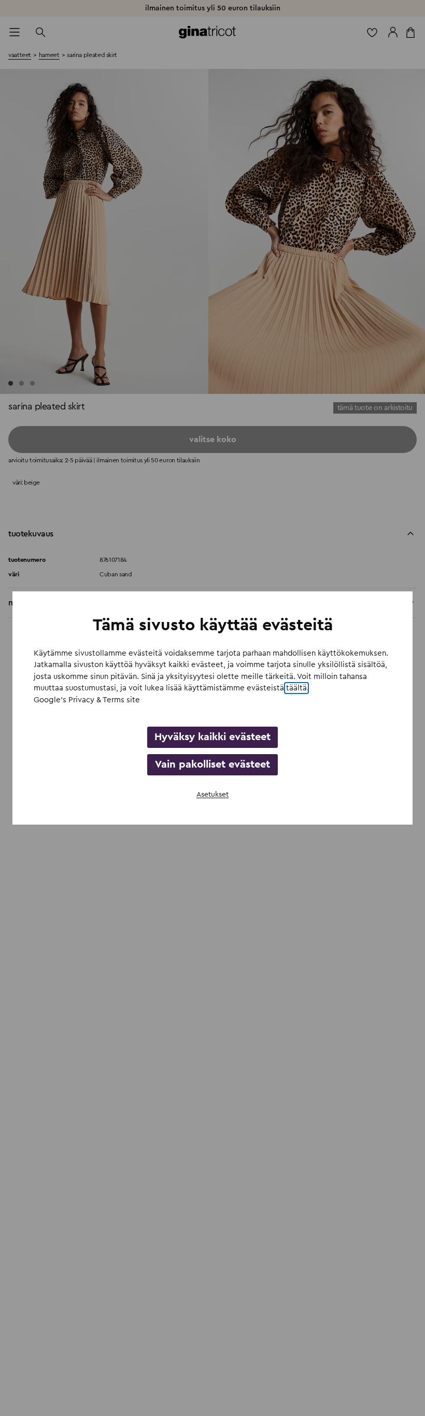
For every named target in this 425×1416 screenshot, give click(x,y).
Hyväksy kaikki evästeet (212, 737)
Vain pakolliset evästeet (212, 764)
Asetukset (212, 794)
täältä (296, 688)
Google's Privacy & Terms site (87, 700)
